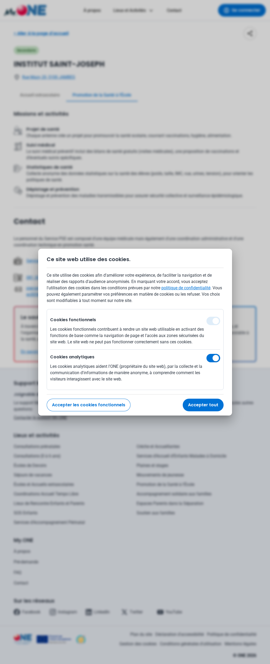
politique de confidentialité (185, 287)
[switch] (213, 358)
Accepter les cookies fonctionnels (88, 405)
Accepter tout (203, 405)
